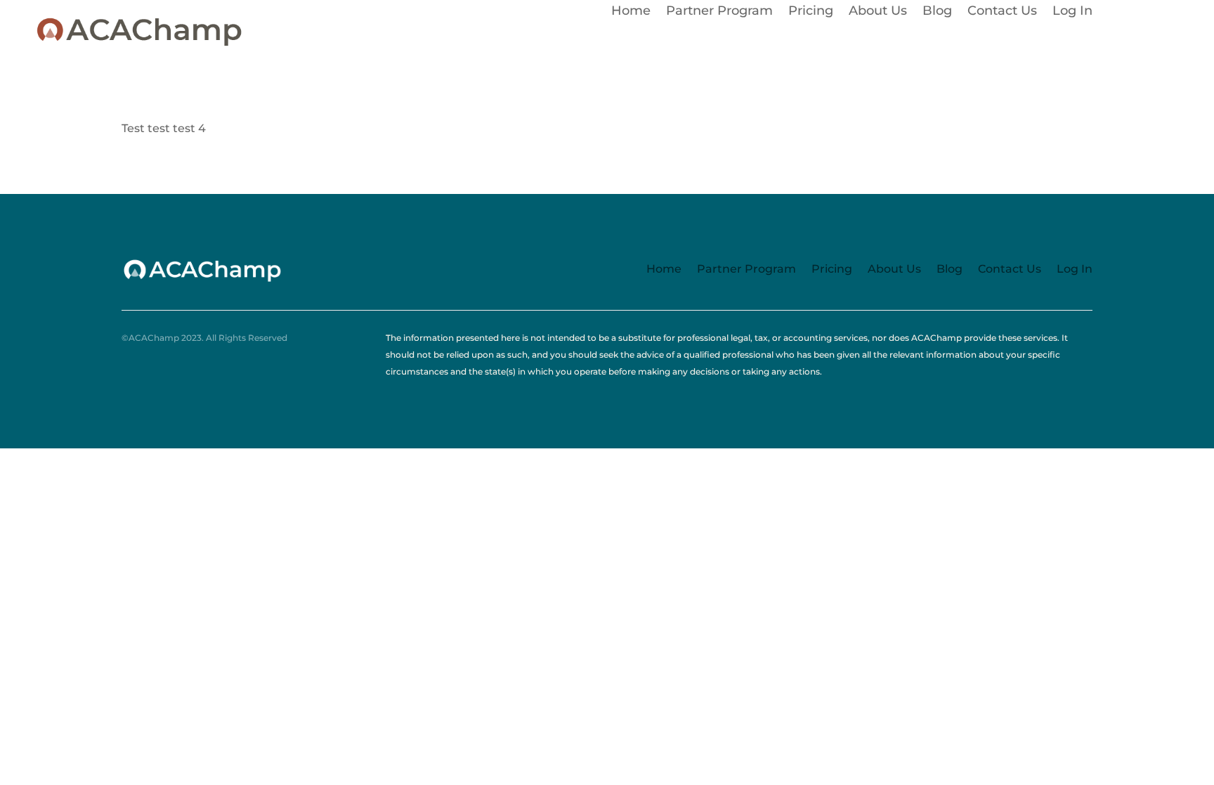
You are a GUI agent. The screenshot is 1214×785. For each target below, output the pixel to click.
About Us (878, 12)
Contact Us (1002, 12)
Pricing (810, 12)
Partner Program (719, 12)
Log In (1072, 12)
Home (631, 12)
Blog (937, 12)
